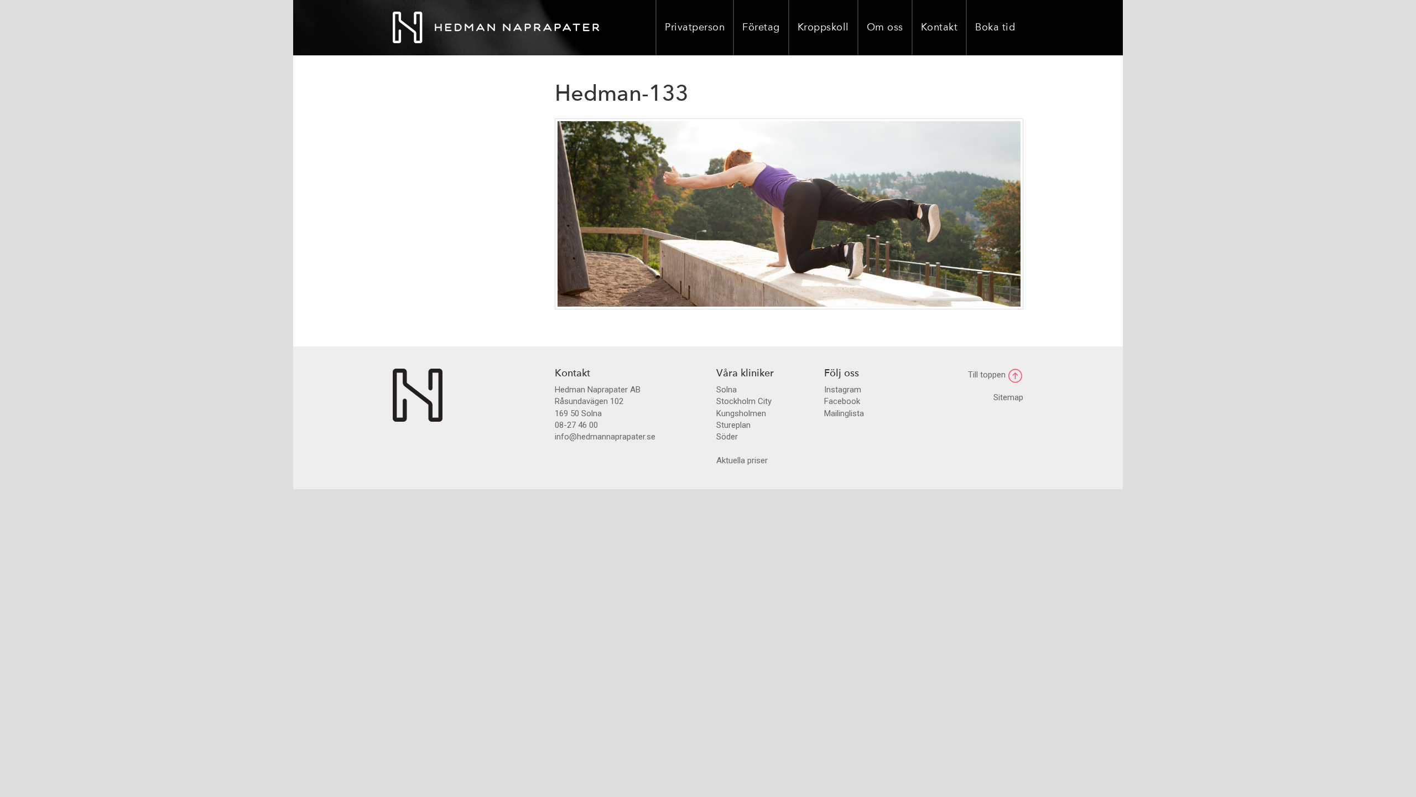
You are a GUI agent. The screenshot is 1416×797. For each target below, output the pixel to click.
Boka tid (995, 28)
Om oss (885, 28)
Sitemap (1008, 397)
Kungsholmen (741, 413)
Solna (726, 390)
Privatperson (695, 28)
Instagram (842, 390)
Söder (727, 437)
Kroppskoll (823, 28)
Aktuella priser (742, 460)
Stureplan (733, 425)
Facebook (842, 401)
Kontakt (939, 28)
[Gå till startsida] (417, 395)
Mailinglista (844, 413)
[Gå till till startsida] (496, 27)
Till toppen (988, 375)
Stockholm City (744, 401)
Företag (761, 28)
